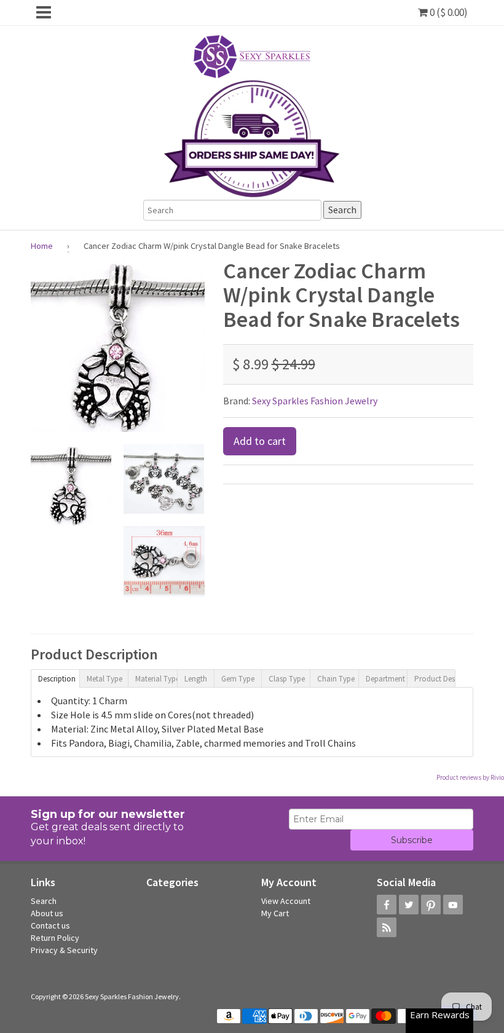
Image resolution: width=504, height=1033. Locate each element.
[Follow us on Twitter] (409, 904)
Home (42, 245)
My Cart (275, 913)
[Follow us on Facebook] (386, 904)
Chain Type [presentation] (336, 679)
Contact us (50, 925)
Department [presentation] (385, 679)
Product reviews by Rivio (470, 777)
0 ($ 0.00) (448, 12)
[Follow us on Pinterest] (431, 904)
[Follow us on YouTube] (453, 904)
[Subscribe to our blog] (386, 927)
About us (47, 913)
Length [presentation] (195, 679)
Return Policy (55, 937)
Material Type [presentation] (155, 679)
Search (44, 900)
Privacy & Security (64, 950)
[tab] (55, 678)
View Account (285, 900)
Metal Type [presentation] (104, 679)
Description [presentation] (57, 679)
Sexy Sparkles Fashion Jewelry (314, 401)
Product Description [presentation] (434, 679)
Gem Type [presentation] (237, 679)
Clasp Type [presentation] (287, 679)
